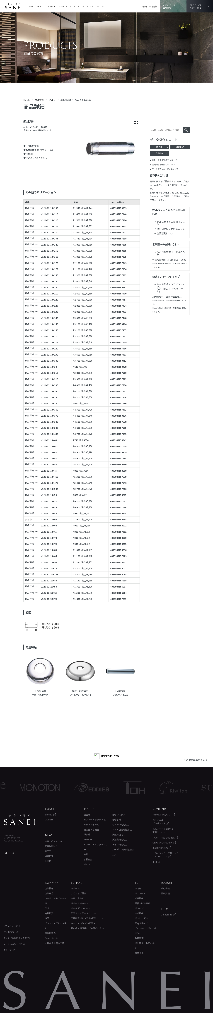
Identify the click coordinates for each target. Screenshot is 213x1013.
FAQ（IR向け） (142, 923)
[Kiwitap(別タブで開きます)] (150, 787)
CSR (47, 908)
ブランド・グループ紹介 (55, 926)
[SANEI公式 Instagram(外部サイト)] (5, 853)
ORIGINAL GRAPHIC (162, 842)
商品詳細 (29, 207)
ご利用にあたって (11, 932)
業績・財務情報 (142, 903)
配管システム (118, 814)
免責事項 (139, 938)
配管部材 (116, 819)
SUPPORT (51, 6)
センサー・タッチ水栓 (95, 819)
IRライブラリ (141, 908)
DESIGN (63, 6)
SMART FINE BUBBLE (163, 837)
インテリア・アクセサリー (96, 847)
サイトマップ (9, 949)
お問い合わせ (77, 898)
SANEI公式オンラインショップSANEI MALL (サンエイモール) (171, 288)
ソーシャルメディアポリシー (16, 943)
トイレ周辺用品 (119, 844)
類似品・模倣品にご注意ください (87, 928)
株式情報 (139, 913)
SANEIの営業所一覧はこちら (171, 253)
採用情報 (153, 6)
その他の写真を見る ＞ (196, 760)
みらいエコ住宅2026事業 (83, 923)
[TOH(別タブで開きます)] (111, 787)
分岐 (86, 854)
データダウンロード (81, 908)
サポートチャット (79, 903)
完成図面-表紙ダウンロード (163, 164)
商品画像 (159, 153)
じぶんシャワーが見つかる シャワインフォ (165, 855)
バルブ (87, 864)
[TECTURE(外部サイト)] (19, 853)
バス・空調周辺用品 (122, 829)
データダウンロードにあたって (165, 169)
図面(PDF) (180, 147)
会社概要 (49, 913)
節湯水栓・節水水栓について (85, 913)
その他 (48, 860)
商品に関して (51, 845)
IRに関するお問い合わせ (146, 946)
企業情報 (49, 855)
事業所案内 (50, 933)
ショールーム (51, 938)
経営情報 (139, 898)
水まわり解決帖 (160, 847)
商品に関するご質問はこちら (171, 223)
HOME (30, 6)
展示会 (48, 850)
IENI (154, 861)
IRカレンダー (141, 918)
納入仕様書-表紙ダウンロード (164, 160)
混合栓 (87, 814)
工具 (114, 854)
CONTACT (101, 6)
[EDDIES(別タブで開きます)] (68, 787)
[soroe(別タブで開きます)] (192, 788)
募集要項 (165, 893)
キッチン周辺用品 (121, 824)
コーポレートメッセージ (56, 901)
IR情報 (144, 6)
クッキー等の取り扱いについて (17, 938)
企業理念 (49, 893)
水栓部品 (88, 859)
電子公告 (139, 953)
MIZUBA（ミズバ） (162, 814)
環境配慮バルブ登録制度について (87, 918)
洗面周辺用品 (118, 834)
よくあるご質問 (78, 893)
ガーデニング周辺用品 (123, 849)
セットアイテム (91, 824)
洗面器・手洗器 (91, 829)
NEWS (90, 6)
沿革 (47, 918)
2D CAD (159, 147)
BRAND (40, 6)
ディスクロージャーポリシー (145, 931)
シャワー (88, 839)
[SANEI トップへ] (19, 819)
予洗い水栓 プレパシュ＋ (159, 822)
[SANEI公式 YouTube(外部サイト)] (12, 853)
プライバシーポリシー (13, 926)
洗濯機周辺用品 (119, 839)
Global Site (166, 914)
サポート (75, 888)
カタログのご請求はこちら (171, 228)
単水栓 (87, 834)
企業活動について (166, 233)
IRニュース (140, 893)
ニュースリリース (53, 840)
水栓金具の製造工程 (54, 943)
